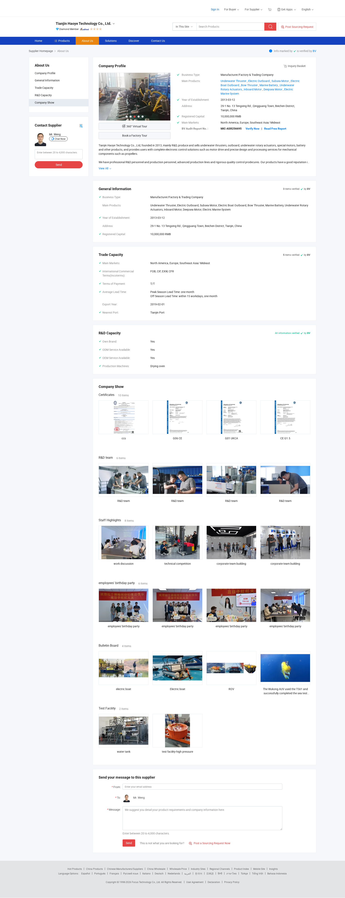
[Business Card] (81, 125)
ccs (124, 438)
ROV (231, 689)
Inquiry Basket (297, 66)
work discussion (124, 563)
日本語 (210, 873)
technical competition (177, 563)
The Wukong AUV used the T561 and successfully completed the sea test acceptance (285, 693)
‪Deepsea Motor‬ (273, 89)
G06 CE (177, 438)
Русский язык (130, 873)
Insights (273, 868)
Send (59, 165)
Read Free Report (275, 128)
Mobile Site (259, 868)
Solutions (111, 41)
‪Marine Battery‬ (269, 85)
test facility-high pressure (177, 751)
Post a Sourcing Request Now (209, 843)
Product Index (241, 868)
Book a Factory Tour (134, 135)
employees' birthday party (124, 626)
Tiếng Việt (257, 873)
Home (38, 41)
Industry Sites (198, 868)
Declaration (214, 882)
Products (64, 41)
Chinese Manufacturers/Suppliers (125, 868)
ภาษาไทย (231, 873)
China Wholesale (156, 868)
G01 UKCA (231, 438)
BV (314, 51)
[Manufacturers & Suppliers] (54, 8)
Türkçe (244, 873)
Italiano (146, 873)
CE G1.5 (285, 438)
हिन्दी (220, 873)
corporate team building (231, 563)
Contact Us (158, 41)
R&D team (123, 501)
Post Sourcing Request (299, 27)
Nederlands (174, 873)
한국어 (198, 873)
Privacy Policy (231, 882)
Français (114, 873)
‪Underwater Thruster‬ (233, 81)
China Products (94, 868)
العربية (187, 873)
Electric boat (177, 689)
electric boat (123, 689)
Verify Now (252, 128)
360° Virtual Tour (136, 126)
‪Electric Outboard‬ (259, 81)
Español (85, 873)
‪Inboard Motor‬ (253, 89)
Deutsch (159, 873)
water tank (123, 751)
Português (99, 873)
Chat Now (60, 138)
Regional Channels (220, 868)
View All (104, 168)
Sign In (215, 9)
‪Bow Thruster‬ (249, 85)
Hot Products (74, 868)
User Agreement (194, 882)
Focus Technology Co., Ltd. (146, 882)
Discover (134, 41)
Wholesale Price (178, 868)
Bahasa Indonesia (277, 873)
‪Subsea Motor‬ (280, 81)
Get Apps (287, 9)
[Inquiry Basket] (270, 9)
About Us (87, 41)
